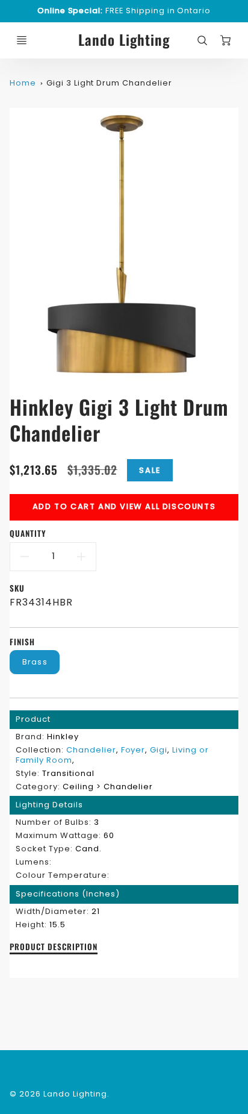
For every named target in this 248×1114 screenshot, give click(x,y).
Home (23, 83)
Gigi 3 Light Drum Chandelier (109, 83)
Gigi (158, 750)
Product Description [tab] (53, 947)
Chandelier (91, 750)
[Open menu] (22, 40)
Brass (35, 662)
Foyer (133, 750)
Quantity (28, 533)
